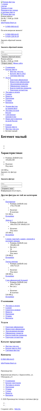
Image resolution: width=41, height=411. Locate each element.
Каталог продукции (13, 383)
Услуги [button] (8, 78)
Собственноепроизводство (10, 116)
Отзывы (8, 100)
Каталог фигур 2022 (18, 74)
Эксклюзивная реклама (19, 84)
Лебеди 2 (9, 220)
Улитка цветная (11, 262)
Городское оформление (19, 80)
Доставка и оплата (12, 92)
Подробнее (9, 216)
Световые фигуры (17, 76)
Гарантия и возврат (12, 310)
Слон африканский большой (16, 280)
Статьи (8, 391)
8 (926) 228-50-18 (12, 36)
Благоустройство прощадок (20, 88)
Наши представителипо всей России (13, 120)
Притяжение (10, 202)
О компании (10, 67)
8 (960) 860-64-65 (12, 26)
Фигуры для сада (16, 71)
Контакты (9, 102)
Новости (8, 96)
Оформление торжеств (19, 86)
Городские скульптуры (19, 90)
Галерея (8, 94)
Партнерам (9, 98)
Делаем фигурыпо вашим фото (11, 107)
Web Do (17, 409)
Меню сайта (18, 63)
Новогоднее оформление (19, 82)
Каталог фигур (11, 69)
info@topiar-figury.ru (8, 23)
